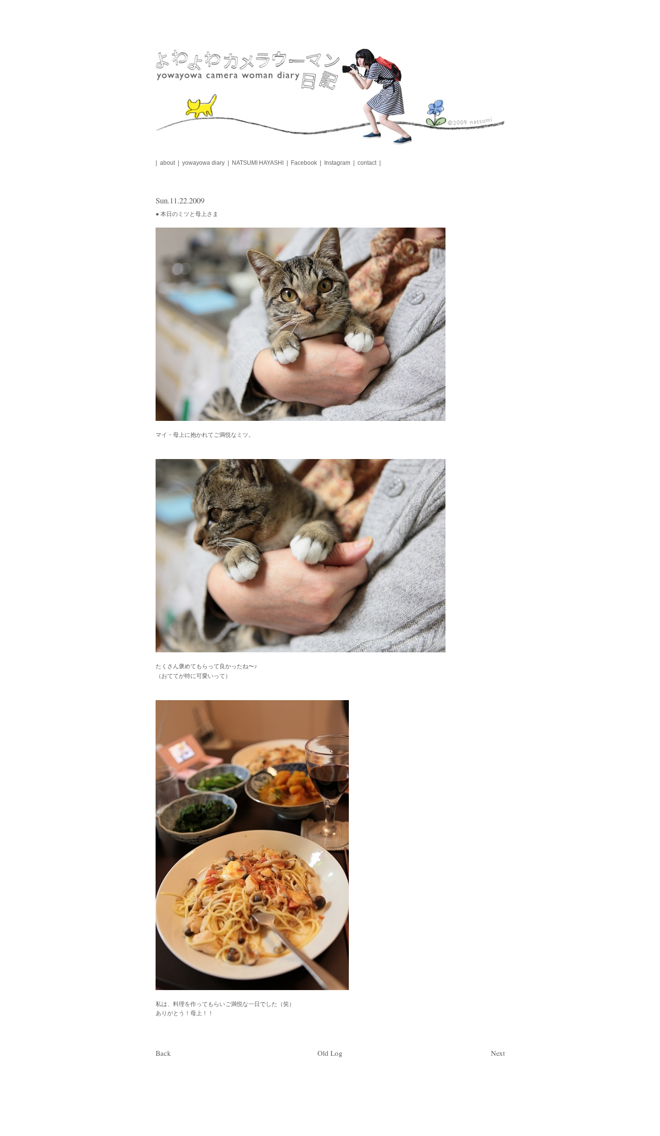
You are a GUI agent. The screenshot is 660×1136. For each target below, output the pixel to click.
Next (498, 1053)
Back (163, 1053)
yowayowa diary (203, 162)
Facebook (304, 162)
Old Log (330, 1053)
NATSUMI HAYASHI (258, 162)
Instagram (337, 162)
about (167, 162)
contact (367, 162)
